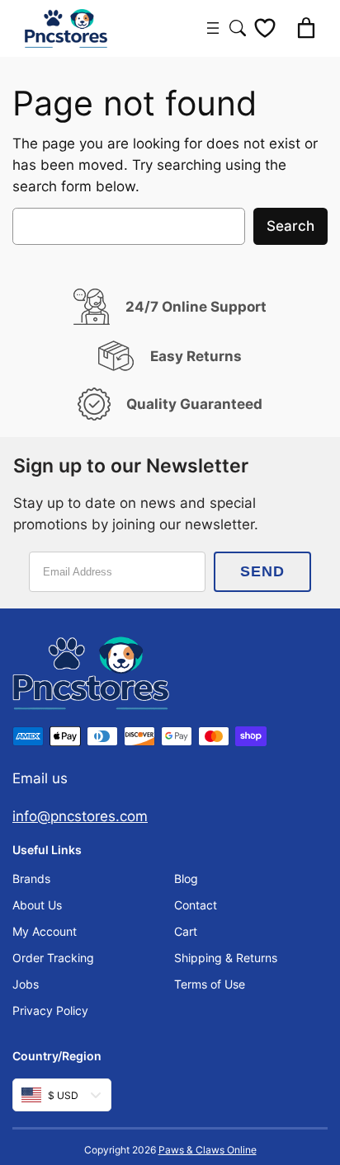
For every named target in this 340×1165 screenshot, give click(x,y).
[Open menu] (213, 28)
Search (290, 226)
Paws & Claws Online (207, 1150)
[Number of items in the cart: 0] (306, 28)
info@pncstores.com (80, 816)
